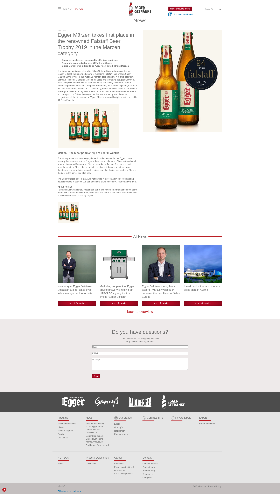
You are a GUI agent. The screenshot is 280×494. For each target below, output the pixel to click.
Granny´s (118, 427)
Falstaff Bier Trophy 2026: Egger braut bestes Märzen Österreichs (95, 428)
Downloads (91, 463)
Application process (123, 473)
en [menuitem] (81, 9)
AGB (195, 486)
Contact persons (150, 463)
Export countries (207, 423)
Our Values (63, 437)
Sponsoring (147, 474)
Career (118, 457)
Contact (147, 457)
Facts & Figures (65, 430)
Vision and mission (67, 423)
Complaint (147, 477)
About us (63, 417)
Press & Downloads (97, 457)
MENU (67, 8)
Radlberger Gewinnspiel (97, 445)
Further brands (121, 434)
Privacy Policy (214, 486)
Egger (117, 424)
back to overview (140, 311)
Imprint (202, 486)
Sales (60, 463)
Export (203, 417)
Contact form (148, 467)
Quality (61, 434)
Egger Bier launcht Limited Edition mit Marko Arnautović (94, 439)
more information (77, 303)
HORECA (63, 457)
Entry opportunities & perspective (124, 468)
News (89, 417)
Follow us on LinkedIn (183, 14)
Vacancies (119, 463)
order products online (180, 8)
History (61, 427)
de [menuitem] (76, 9)
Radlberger (119, 431)
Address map (148, 470)
